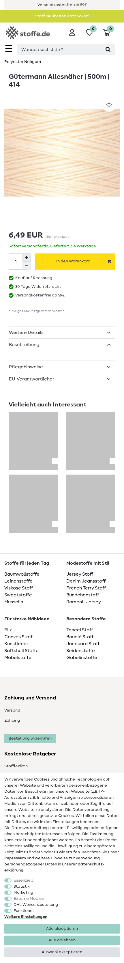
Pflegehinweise (26, 367)
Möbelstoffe (17, 657)
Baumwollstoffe (22, 574)
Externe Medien (29, 899)
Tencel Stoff (79, 630)
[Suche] (108, 49)
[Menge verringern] (26, 266)
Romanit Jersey (83, 602)
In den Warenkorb (73, 261)
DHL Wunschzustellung (36, 905)
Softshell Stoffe (21, 650)
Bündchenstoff (82, 595)
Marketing (23, 893)
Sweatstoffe (18, 595)
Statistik (21, 886)
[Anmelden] (72, 32)
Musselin (13, 602)
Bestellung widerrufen (30, 738)
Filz (8, 630)
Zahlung (12, 720)
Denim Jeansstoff (86, 581)
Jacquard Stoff (82, 643)
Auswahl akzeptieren (62, 952)
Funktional (24, 911)
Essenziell (23, 880)
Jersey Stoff (79, 574)
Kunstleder (16, 643)
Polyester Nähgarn (22, 62)
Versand (12, 710)
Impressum (15, 858)
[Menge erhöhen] (26, 257)
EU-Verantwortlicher (31, 379)
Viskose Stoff (18, 588)
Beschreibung (24, 344)
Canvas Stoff (18, 636)
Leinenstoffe (18, 581)
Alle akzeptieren (62, 929)
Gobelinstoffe (81, 657)
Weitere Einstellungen (25, 917)
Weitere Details (26, 332)
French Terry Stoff (86, 588)
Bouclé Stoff (79, 636)
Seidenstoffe (80, 650)
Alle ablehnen (62, 940)
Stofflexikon (16, 766)
